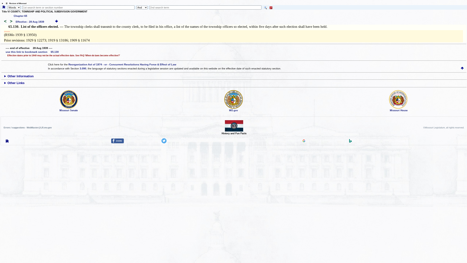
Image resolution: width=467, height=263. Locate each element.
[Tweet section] (164, 142)
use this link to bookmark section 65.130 (32, 51)
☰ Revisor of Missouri (15, 3)
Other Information (20, 76)
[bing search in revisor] (350, 141)
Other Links (15, 83)
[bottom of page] (56, 21)
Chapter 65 (20, 15)
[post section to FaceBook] (117, 142)
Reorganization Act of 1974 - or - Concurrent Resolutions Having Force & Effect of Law (122, 64)
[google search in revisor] (304, 141)
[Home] (3, 7)
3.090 (83, 68)
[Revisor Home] (7, 141)
